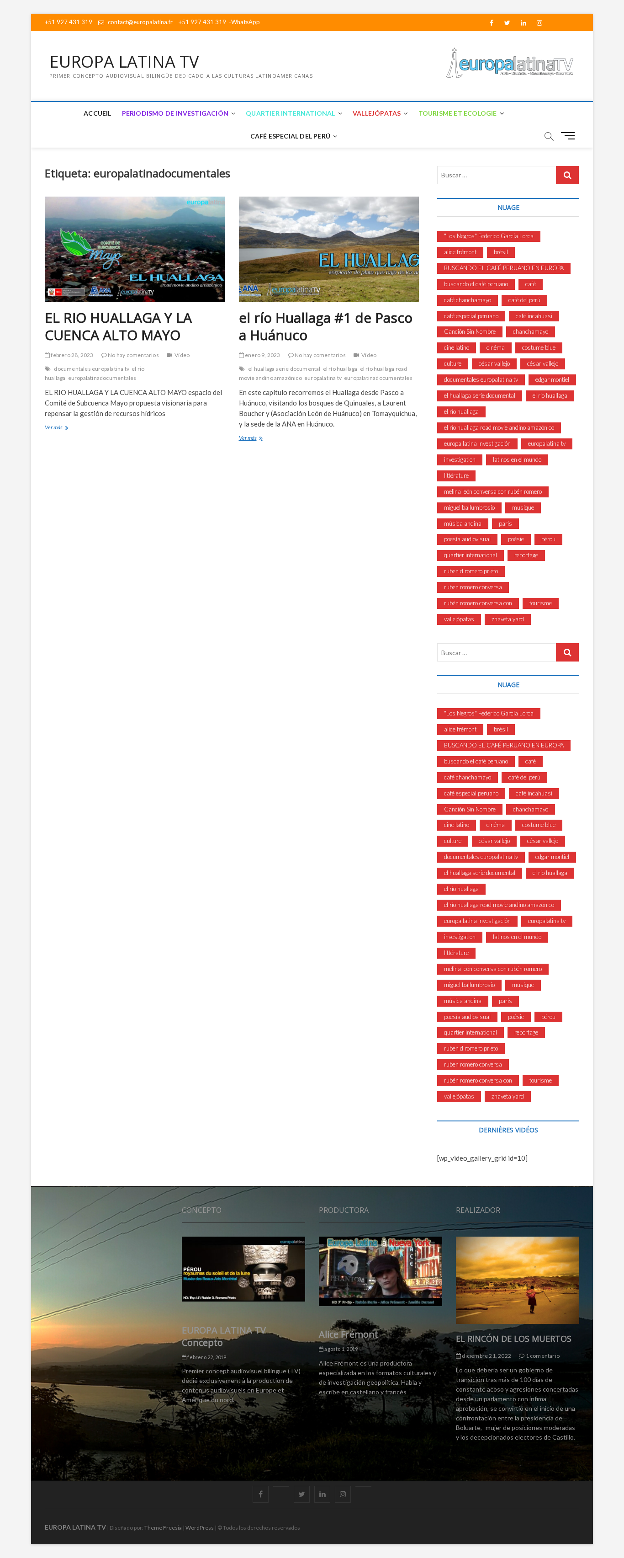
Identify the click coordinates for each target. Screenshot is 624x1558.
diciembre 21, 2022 (486, 1355)
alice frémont (460, 252)
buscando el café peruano (476, 284)
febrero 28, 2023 (71, 355)
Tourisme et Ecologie (457, 113)
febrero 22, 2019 (206, 1357)
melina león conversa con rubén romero (493, 491)
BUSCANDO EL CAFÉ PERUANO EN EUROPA (504, 268)
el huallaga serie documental (284, 368)
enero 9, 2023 (262, 355)
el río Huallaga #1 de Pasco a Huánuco (325, 326)
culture (452, 363)
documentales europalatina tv (91, 368)
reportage (526, 555)
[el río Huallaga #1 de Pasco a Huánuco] (329, 249)
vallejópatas (459, 619)
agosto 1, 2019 (340, 1349)
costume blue (538, 347)
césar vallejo (494, 363)
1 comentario (542, 1355)
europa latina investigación (477, 443)
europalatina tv (323, 377)
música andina (462, 523)
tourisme (540, 603)
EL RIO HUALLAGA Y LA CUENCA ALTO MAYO (118, 326)
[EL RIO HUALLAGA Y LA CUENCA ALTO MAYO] (135, 249)
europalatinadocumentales (102, 377)
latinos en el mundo (517, 459)
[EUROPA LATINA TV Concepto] (243, 1269)
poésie (516, 539)
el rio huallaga (550, 395)
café (530, 284)
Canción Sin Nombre (470, 331)
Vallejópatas (377, 113)
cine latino (456, 347)
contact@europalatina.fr (139, 22)
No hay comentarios (133, 355)
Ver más (66, 428)
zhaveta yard (508, 619)
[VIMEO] (363, 1486)
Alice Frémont (348, 1334)
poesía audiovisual (467, 539)
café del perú (524, 300)
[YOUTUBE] (281, 1486)
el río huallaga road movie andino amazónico (499, 427)
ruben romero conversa (473, 587)
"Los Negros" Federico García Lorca (489, 236)
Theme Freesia (163, 1527)
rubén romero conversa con (478, 603)
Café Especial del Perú (290, 136)
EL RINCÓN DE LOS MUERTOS (513, 1338)
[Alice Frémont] (380, 1271)
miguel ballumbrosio (469, 507)
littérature (456, 475)
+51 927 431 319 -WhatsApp (219, 22)
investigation (460, 459)
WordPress (199, 1527)
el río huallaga (340, 368)
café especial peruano (471, 316)
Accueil (97, 113)
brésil (501, 252)
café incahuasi (534, 316)
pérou (548, 539)
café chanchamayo (467, 300)
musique (523, 507)
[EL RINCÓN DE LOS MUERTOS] (517, 1280)
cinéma (496, 347)
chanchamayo (530, 331)
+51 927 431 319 (68, 22)
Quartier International (290, 113)
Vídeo (182, 355)
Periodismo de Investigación (175, 113)
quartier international (470, 555)
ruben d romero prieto (471, 571)
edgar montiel (552, 379)
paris (505, 523)
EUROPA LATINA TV (124, 62)
